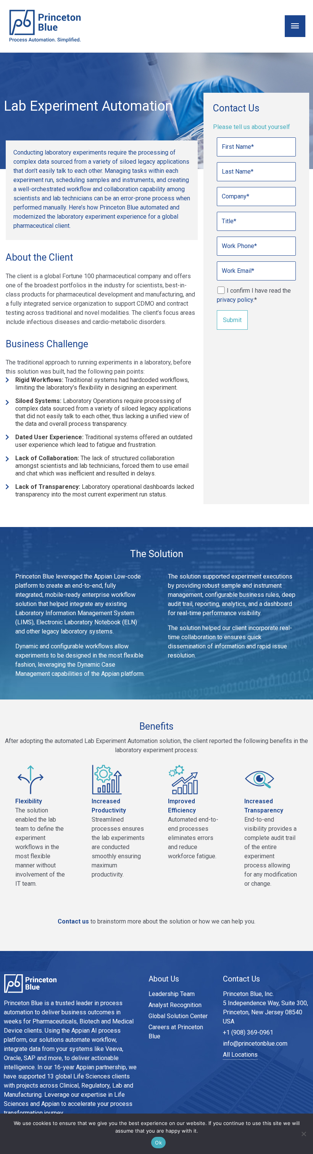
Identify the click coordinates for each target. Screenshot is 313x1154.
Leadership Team (171, 994)
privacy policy (235, 299)
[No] (303, 1134)
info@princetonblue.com (255, 1043)
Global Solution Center (178, 1016)
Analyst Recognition (175, 1005)
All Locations (240, 1054)
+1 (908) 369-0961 (248, 1032)
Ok (158, 1142)
